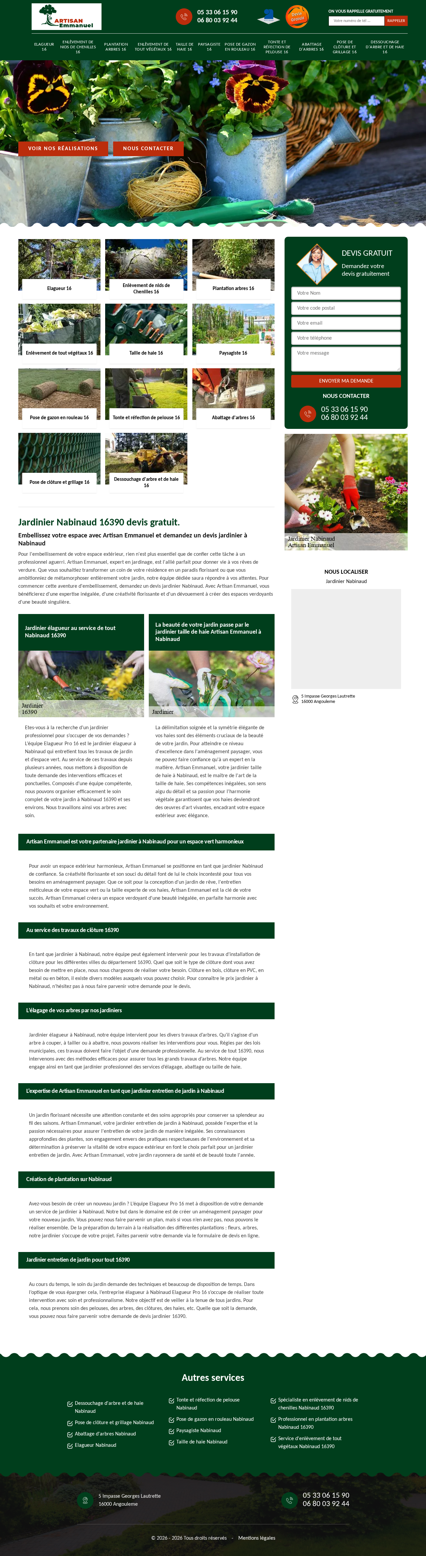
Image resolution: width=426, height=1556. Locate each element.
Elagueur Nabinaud (95, 1445)
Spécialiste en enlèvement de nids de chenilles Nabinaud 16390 (318, 1404)
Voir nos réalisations (63, 149)
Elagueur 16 (44, 47)
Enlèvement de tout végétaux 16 (153, 47)
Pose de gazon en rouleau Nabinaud (215, 1419)
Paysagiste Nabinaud (198, 1430)
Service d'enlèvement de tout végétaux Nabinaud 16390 (309, 1442)
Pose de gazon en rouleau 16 (240, 47)
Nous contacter (148, 149)
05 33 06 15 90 (217, 12)
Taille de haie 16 (185, 47)
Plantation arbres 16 (116, 47)
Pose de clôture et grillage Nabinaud (114, 1422)
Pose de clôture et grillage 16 (345, 47)
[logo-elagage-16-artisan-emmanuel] (62, 16)
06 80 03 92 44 (217, 20)
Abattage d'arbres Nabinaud (105, 1434)
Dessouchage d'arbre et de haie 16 (385, 47)
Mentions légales (256, 1538)
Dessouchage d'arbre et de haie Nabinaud (109, 1407)
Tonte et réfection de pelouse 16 (277, 47)
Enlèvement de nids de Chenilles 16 (78, 47)
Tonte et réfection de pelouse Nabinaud (208, 1404)
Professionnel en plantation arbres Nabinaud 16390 (315, 1423)
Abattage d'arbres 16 (311, 47)
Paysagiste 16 (209, 47)
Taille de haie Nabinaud (201, 1442)
